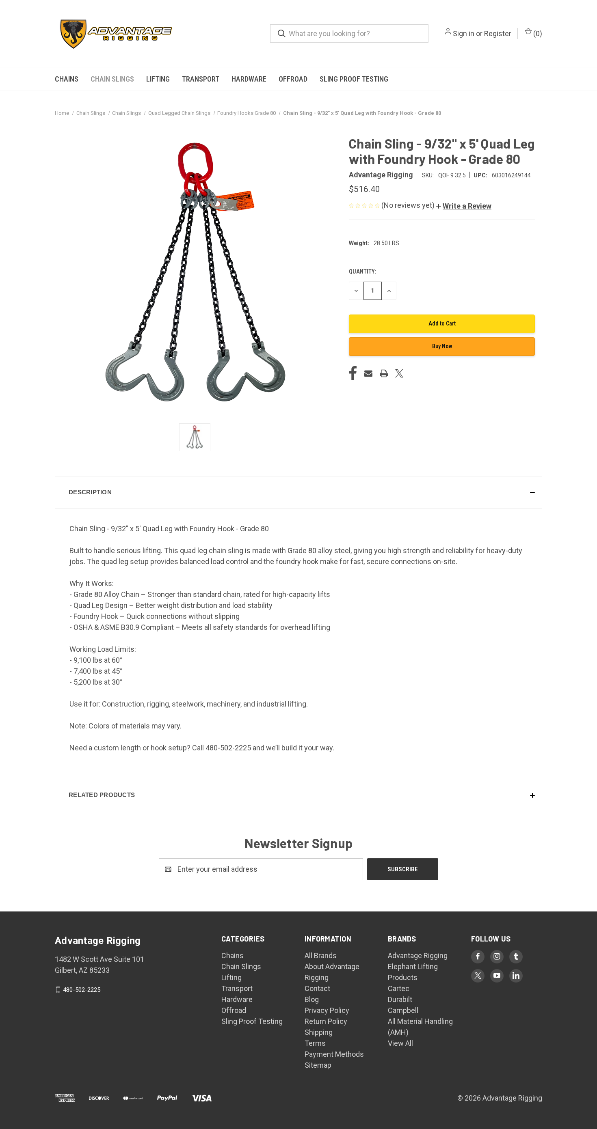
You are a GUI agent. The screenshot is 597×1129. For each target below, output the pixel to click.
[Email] (368, 373)
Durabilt (400, 999)
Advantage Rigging (418, 955)
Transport (200, 79)
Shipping (319, 1032)
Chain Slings (112, 79)
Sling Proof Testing (354, 79)
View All (400, 1043)
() (537, 33)
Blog (312, 999)
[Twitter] (399, 373)
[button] (463, 206)
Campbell (403, 1010)
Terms (315, 1043)
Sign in (463, 33)
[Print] (384, 373)
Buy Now (442, 346)
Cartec (398, 988)
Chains (66, 79)
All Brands (321, 955)
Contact (317, 988)
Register (497, 33)
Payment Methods (334, 1054)
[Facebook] (353, 373)
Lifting (158, 79)
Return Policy (326, 1021)
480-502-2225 (81, 989)
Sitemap (318, 1065)
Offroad (293, 79)
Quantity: (362, 271)
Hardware (248, 79)
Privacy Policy (327, 1010)
